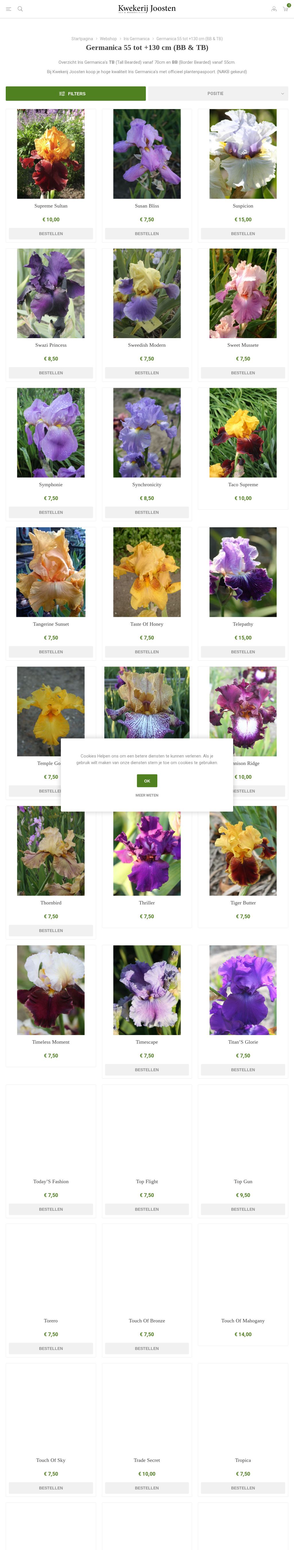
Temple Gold (51, 763)
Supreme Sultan (50, 205)
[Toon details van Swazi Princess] (51, 293)
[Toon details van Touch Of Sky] (51, 1408)
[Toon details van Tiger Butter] (243, 851)
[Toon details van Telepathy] (243, 572)
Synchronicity (146, 484)
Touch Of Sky (50, 1460)
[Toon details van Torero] (51, 1269)
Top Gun (243, 1181)
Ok (147, 780)
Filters (77, 93)
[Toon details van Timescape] (147, 990)
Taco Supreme (243, 484)
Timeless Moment (50, 1042)
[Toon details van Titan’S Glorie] (243, 990)
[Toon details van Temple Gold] (51, 711)
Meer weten (147, 795)
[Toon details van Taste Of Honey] (147, 572)
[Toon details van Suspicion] (243, 154)
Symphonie (51, 484)
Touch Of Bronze (147, 1320)
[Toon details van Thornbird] (51, 851)
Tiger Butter (243, 902)
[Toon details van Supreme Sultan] (51, 154)
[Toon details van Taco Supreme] (243, 433)
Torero (51, 1320)
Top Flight (147, 1181)
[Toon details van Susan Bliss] (147, 154)
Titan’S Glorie (243, 1042)
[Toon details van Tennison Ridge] (243, 711)
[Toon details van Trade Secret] (147, 1408)
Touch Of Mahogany (243, 1320)
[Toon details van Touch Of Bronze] (147, 1269)
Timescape (147, 1042)
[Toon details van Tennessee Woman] (147, 711)
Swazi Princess (51, 345)
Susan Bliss (147, 205)
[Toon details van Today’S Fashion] (51, 1130)
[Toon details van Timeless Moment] (51, 990)
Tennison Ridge (243, 763)
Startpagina (82, 38)
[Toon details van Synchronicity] (147, 433)
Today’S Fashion (51, 1181)
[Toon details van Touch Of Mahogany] (243, 1269)
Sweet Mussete (243, 345)
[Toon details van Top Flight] (147, 1130)
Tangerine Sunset (51, 624)
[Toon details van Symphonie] (51, 433)
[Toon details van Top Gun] (243, 1130)
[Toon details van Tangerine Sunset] (51, 572)
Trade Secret (147, 1460)
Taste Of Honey (146, 624)
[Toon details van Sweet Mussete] (243, 293)
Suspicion (243, 205)
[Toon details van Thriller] (147, 851)
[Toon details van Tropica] (243, 1408)
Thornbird (50, 902)
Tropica (243, 1460)
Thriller (147, 902)
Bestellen (51, 233)
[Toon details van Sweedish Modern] (147, 293)
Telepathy (243, 624)
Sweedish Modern (147, 345)
